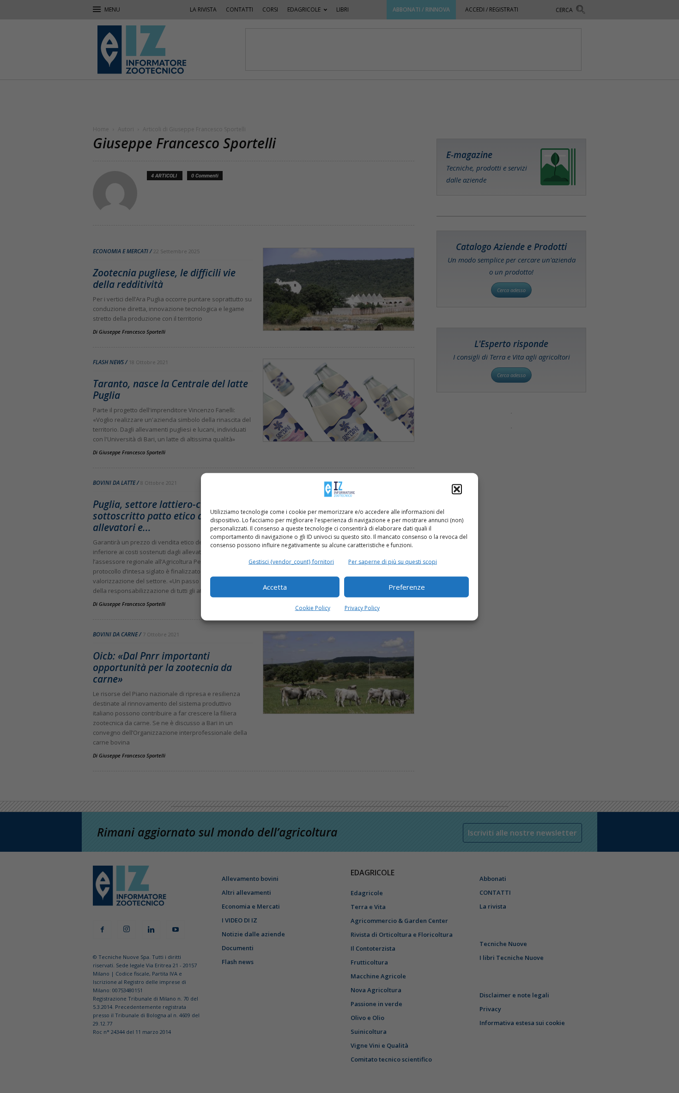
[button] (456, 489)
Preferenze (406, 587)
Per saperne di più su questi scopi (392, 561)
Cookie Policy (312, 607)
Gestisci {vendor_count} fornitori (291, 561)
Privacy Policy (362, 607)
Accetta (275, 587)
